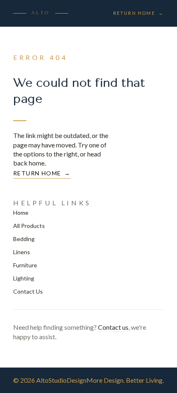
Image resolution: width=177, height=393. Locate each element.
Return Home (138, 13)
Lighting (23, 278)
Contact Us (28, 291)
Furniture (25, 265)
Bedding (24, 238)
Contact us (113, 327)
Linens (21, 251)
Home (20, 212)
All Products (29, 225)
